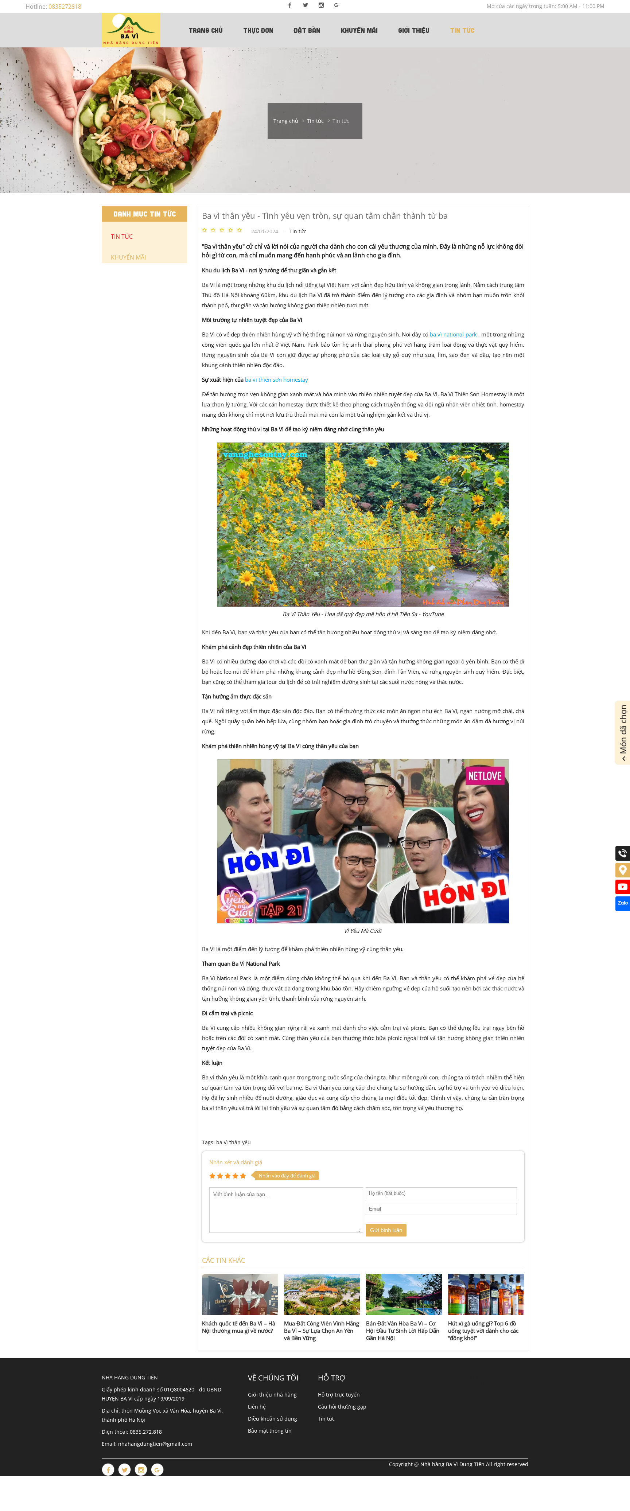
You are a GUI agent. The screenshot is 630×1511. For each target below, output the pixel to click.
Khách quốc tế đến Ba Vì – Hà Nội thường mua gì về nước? (238, 1327)
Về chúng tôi (273, 1378)
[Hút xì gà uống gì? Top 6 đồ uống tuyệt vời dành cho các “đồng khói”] (486, 1294)
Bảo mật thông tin (270, 1430)
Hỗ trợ (331, 1378)
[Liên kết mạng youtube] (622, 892)
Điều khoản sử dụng (272, 1418)
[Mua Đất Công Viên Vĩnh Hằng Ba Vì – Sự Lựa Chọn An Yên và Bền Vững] (322, 1294)
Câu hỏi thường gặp (342, 1406)
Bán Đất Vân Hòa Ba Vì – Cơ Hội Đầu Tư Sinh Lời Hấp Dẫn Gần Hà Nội (402, 1330)
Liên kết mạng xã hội (440, 1378)
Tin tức (462, 30)
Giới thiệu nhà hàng (272, 1394)
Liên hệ (257, 1406)
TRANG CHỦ (205, 30)
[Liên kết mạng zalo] (622, 909)
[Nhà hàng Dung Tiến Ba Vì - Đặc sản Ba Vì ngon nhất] (131, 30)
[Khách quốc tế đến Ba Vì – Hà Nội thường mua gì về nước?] (240, 1294)
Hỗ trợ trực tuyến (339, 1394)
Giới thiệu (413, 30)
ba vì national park (453, 334)
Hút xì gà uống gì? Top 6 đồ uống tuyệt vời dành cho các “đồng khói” (483, 1330)
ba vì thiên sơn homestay (276, 379)
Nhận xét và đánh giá (235, 1162)
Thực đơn (258, 30)
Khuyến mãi (359, 30)
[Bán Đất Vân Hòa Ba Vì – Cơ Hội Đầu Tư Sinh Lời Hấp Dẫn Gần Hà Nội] (404, 1294)
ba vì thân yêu (233, 1142)
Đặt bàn (307, 30)
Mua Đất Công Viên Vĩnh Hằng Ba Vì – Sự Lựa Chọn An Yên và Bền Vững (321, 1330)
